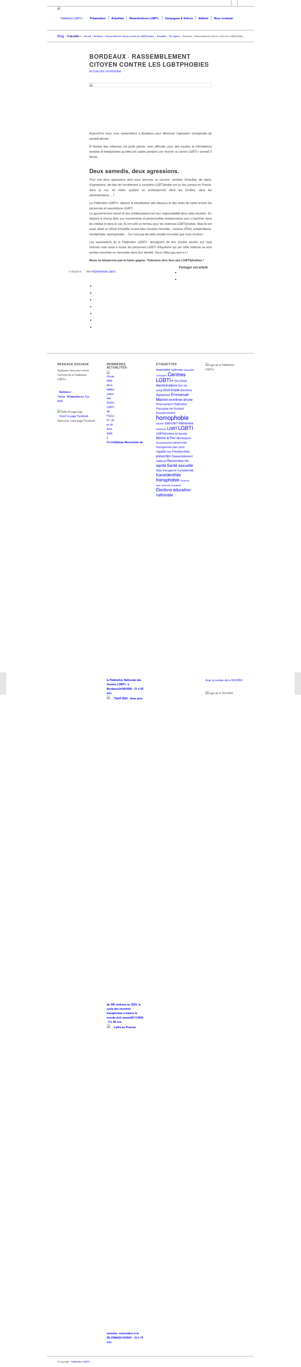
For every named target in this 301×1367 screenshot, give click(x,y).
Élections (164, 489)
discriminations (166, 385)
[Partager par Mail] (95, 327)
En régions (113, 71)
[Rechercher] (240, 18)
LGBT (172, 428)
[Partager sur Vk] (95, 313)
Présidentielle (181, 451)
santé (161, 465)
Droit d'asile (171, 390)
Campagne (161, 375)
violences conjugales (171, 485)
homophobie (172, 417)
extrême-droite (181, 399)
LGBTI (185, 427)
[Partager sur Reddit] (95, 320)
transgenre (170, 470)
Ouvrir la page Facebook (73, 416)
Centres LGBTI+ (171, 376)
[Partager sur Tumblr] (95, 306)
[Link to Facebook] (234, 3)
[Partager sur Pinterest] (95, 293)
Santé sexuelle (180, 465)
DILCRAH (181, 381)
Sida (159, 470)
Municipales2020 (164, 442)
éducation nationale (173, 491)
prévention (163, 456)
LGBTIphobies (165, 433)
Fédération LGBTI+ (104, 271)
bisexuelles (189, 369)
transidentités (168, 474)
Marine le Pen (166, 437)
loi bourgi (181, 433)
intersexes (186, 423)
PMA (169, 451)
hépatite (160, 423)
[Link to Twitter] (228, 3)
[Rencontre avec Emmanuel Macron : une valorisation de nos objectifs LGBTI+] (3, 683)
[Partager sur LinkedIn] (95, 299)
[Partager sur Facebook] (180, 272)
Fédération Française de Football (171, 406)
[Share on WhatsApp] (95, 286)
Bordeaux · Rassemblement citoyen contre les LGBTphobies (149, 60)
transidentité (186, 470)
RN (186, 461)
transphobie (167, 479)
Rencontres (175, 460)
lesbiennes (161, 428)
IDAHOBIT (171, 423)
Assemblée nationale (169, 369)
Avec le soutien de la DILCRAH (223, 680)
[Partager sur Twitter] (180, 279)
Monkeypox (184, 438)
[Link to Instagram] (241, 3)
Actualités (96, 71)
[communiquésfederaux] (150, 104)
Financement (164, 404)
